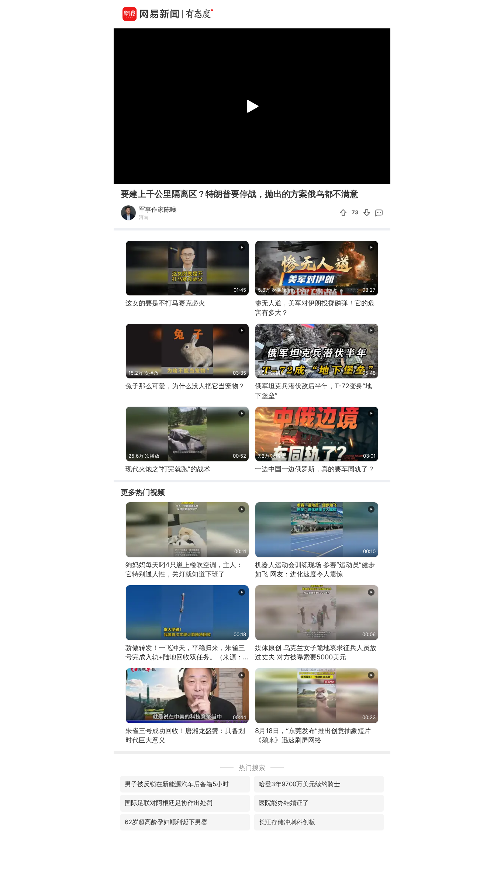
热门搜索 (252, 767)
